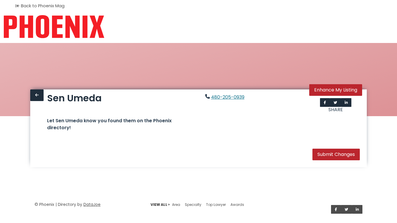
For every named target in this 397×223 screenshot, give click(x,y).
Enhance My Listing (335, 90)
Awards (237, 204)
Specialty (193, 204)
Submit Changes (336, 154)
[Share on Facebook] (325, 102)
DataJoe (92, 204)
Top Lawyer (216, 204)
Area (176, 204)
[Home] (54, 27)
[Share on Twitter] (335, 102)
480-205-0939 (227, 97)
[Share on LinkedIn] (346, 102)
